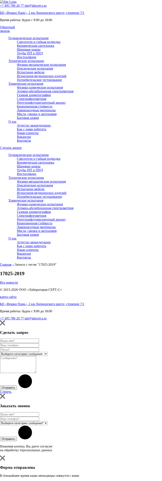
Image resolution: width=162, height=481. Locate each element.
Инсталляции (26, 57)
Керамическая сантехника (35, 45)
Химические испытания (25, 83)
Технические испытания (26, 61)
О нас (12, 121)
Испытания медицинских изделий (41, 76)
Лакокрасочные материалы (36, 110)
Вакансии (24, 137)
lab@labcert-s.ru (36, 5)
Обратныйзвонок (7, 29)
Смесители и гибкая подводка (38, 42)
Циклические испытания (35, 68)
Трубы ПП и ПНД (30, 53)
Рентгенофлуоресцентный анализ (41, 102)
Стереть (5, 391)
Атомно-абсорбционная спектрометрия (45, 91)
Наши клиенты (28, 133)
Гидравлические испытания (28, 38)
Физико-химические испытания (40, 87)
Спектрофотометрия (31, 99)
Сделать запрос (11, 148)
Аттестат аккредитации (34, 125)
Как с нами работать (31, 129)
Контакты (24, 140)
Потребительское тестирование (39, 80)
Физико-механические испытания (41, 64)
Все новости (9, 282)
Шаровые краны (28, 49)
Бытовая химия (28, 118)
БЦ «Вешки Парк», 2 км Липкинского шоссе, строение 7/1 (42, 13)
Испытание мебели (31, 72)
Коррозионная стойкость (34, 106)
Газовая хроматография (34, 95)
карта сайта (8, 297)
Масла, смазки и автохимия (37, 114)
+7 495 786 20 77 (12, 5)
